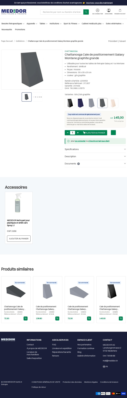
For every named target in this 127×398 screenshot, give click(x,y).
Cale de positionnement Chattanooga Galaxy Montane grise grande (46, 307)
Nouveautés (6, 29)
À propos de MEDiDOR (37, 348)
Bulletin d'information (86, 355)
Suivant (122, 41)
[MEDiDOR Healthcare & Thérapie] (13, 11)
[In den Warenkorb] (26, 318)
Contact (30, 344)
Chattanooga (71, 51)
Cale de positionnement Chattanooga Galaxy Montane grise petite (78, 307)
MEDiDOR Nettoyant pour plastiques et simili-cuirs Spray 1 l (18, 223)
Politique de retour (39, 387)
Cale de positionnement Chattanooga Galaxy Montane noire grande (109, 307)
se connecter (80, 141)
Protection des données (72, 382)
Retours (55, 355)
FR (107, 366)
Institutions (20, 41)
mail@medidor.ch (110, 360)
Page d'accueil (7, 41)
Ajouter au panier (18, 238)
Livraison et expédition (62, 348)
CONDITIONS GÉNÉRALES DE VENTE (46, 382)
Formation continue (85, 348)
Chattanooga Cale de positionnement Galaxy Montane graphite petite (14, 307)
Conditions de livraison (109, 382)
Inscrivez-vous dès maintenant (99, 2)
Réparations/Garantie (61, 352)
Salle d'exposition (34, 358)
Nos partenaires (84, 344)
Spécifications (72, 149)
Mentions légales (91, 382)
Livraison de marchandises (33, 353)
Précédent (113, 41)
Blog (79, 352)
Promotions (20, 29)
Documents (72, 163)
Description (70, 156)
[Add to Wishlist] (113, 132)
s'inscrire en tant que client (98, 141)
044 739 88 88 (109, 355)
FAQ (54, 344)
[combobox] (61, 12)
